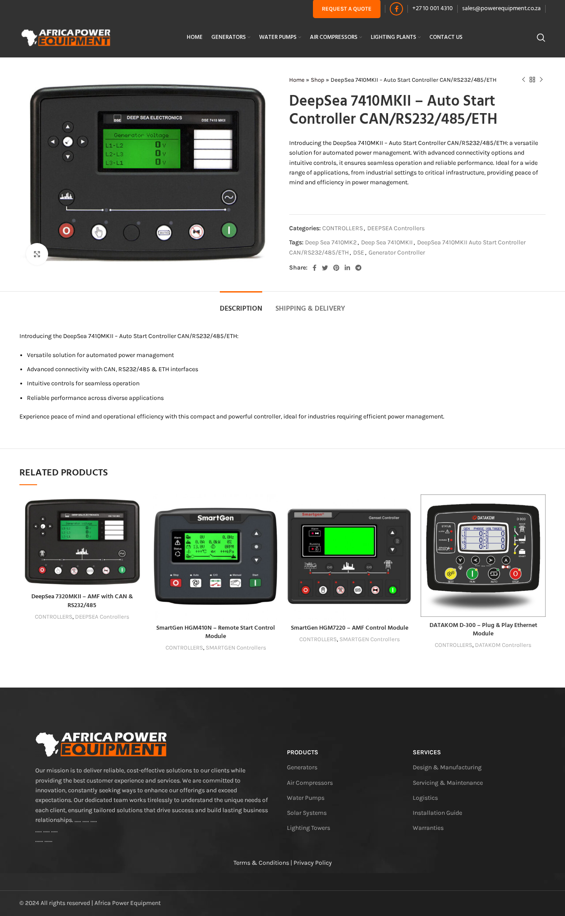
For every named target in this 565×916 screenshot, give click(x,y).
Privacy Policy (313, 863)
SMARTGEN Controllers (236, 647)
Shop (317, 79)
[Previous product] (523, 80)
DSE (358, 252)
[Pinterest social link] (336, 268)
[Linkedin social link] (347, 268)
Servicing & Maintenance (448, 783)
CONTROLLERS (342, 228)
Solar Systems (307, 813)
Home (297, 79)
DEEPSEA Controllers (396, 228)
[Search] (541, 37)
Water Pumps (305, 798)
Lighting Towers (308, 828)
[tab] (241, 304)
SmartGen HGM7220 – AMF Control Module (349, 628)
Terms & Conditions (261, 863)
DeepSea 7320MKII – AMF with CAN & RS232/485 (82, 601)
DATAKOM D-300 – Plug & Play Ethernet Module (483, 629)
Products (302, 752)
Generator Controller (397, 252)
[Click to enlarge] (37, 254)
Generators (302, 767)
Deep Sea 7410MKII (387, 242)
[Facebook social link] (396, 8)
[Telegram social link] (358, 268)
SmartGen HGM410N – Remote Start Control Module (215, 632)
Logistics (425, 798)
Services (427, 752)
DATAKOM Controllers (503, 645)
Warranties (428, 828)
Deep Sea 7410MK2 (331, 242)
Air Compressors (310, 783)
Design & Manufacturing (447, 767)
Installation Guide (437, 813)
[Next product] (541, 80)
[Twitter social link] (325, 268)
